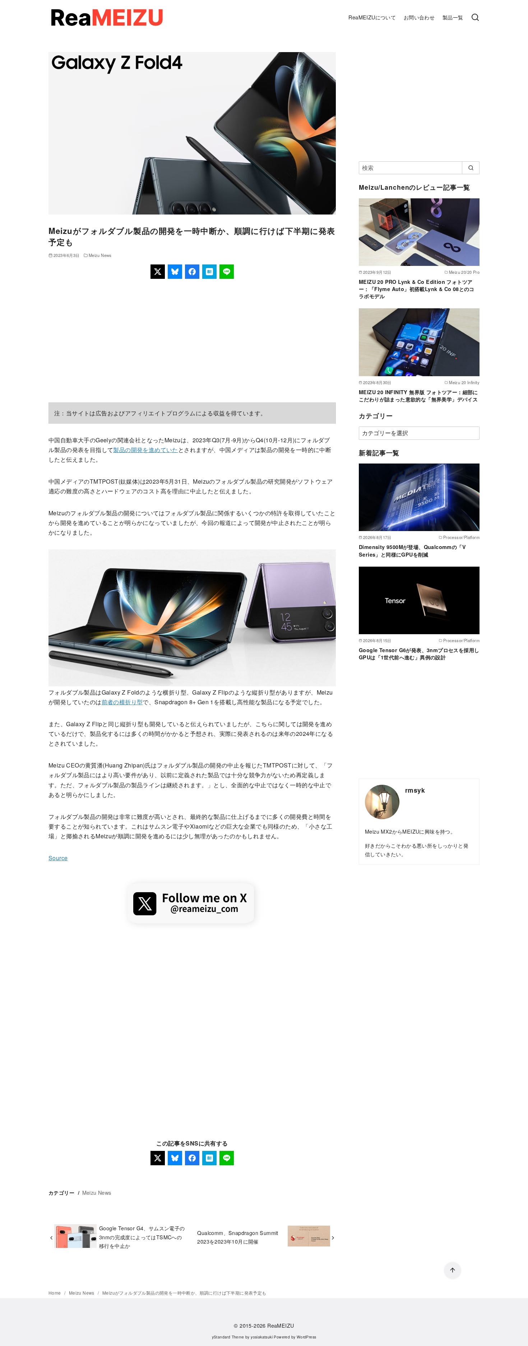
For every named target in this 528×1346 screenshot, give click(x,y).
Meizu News (100, 255)
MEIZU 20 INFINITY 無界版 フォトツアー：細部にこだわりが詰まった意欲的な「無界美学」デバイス (418, 395)
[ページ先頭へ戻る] (452, 1270)
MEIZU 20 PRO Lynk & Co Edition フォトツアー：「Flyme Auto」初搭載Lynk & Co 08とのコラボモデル (416, 289)
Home (55, 1293)
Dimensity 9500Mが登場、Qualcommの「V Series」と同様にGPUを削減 (412, 550)
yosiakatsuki (262, 1337)
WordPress (306, 1337)
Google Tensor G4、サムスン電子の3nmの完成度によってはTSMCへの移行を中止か (142, 1236)
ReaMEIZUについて (372, 17)
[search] (471, 167)
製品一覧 (453, 17)
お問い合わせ (419, 17)
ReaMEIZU (280, 1325)
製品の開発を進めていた (145, 450)
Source (58, 858)
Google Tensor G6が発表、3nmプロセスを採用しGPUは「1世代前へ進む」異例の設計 (419, 653)
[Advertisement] (192, 340)
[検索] (475, 17)
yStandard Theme (228, 1337)
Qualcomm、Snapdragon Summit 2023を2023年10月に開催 (237, 1237)
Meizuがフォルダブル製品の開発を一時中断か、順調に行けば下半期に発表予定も (184, 1293)
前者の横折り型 (122, 702)
